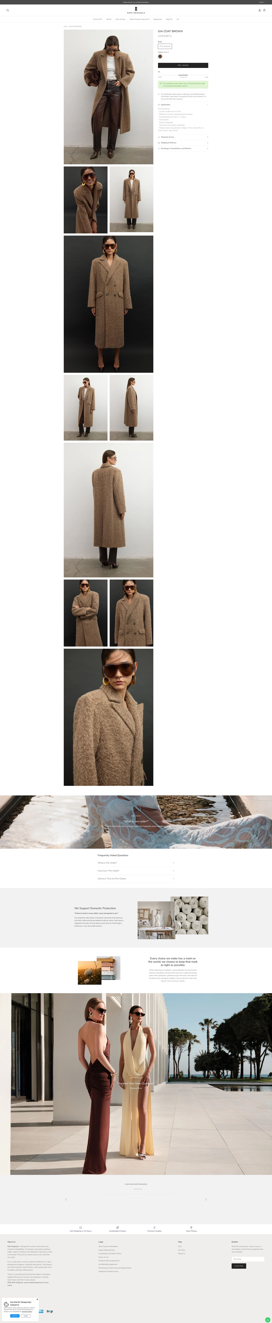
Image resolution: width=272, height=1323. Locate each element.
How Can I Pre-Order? (108, 870)
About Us (181, 1253)
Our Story (181, 1250)
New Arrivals (120, 19)
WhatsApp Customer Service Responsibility (114, 1268)
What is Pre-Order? (107, 862)
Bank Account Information (108, 1246)
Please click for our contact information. (136, 2)
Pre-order (183, 65)
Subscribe (238, 1266)
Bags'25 (169, 19)
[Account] (259, 10)
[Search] (7, 10)
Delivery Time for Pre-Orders (112, 878)
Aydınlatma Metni (27, 1311)
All (178, 19)
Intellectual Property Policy (108, 1271)
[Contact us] (267, 1319)
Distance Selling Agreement (108, 1261)
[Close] (37, 1299)
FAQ (179, 1246)
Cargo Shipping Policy (106, 1250)
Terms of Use (103, 1257)
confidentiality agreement (107, 1264)
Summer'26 (97, 19)
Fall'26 (108, 19)
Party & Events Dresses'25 (139, 19)
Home (65, 26)
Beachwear (158, 19)
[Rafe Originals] (136, 10)
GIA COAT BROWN (75, 26)
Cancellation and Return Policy (109, 1253)
